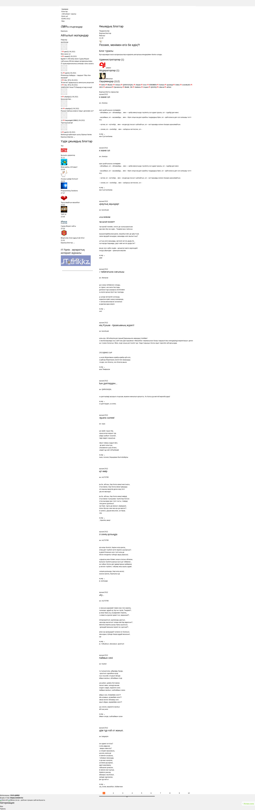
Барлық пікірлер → (68, 137)
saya (103, 424)
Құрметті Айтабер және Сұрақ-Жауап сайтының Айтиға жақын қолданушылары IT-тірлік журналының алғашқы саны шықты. (77, 61)
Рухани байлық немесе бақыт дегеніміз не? (77, 111)
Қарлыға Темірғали (103, 369)
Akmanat (105, 278)
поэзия (106, 457)
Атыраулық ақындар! (107, 204)
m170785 (105, 477)
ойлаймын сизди (102, 716)
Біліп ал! (64, 16)
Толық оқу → (100, 134)
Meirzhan (109, 79)
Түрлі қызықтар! (67, 123)
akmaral (108, 87)
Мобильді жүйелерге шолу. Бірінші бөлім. (76, 135)
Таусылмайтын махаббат (70, 202)
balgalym (105, 736)
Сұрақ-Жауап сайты (68, 226)
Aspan (145, 87)
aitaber (108, 68)
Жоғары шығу (249, 804)
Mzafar (110, 85)
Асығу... (100, 595)
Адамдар (64, 9)
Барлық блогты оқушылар (109, 92)
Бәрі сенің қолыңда (106, 534)
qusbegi (170, 85)
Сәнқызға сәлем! (105, 417)
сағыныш (99, 457)
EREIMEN (153, 85)
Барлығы (64, 31)
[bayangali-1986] (64, 118)
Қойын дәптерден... (106, 383)
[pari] (64, 49)
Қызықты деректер (68, 155)
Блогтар (64, 11)
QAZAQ (153, 87)
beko (103, 85)
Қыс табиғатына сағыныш (110, 271)
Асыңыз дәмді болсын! (69, 179)
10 (189, 793)
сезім (104, 787)
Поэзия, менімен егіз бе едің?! (119, 45)
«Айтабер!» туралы (68, 14)
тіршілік (103, 520)
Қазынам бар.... (66, 99)
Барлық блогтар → (68, 243)
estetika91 (186, 85)
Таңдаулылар (104, 31)
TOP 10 (63, 214)
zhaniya (104, 103)
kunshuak (105, 210)
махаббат (110, 787)
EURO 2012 (65, 19)
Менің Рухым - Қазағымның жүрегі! (115, 325)
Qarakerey (118, 87)
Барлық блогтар (105, 33)
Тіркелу (3, 809)
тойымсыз (105, 644)
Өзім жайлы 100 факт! (69, 167)
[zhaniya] (64, 94)
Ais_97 (67, 80)
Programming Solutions (69, 191)
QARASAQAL (128, 85)
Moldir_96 (128, 87)
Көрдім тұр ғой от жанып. (110, 730)
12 (62, 120)
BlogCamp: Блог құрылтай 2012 (72, 238)
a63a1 (169, 87)
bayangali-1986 (71, 120)
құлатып (121, 644)
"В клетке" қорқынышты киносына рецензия (77, 82)
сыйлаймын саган (116, 716)
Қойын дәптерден (102, 404)
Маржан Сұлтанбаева (104, 136)
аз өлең (113, 404)
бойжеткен (119, 787)
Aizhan (161, 85)
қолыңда (104, 581)
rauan (66, 56)
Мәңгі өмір (101, 471)
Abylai (138, 85)
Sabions (138, 87)
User (145, 85)
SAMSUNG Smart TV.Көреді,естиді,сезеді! (76, 87)
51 (62, 73)
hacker (104, 664)
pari (65, 52)
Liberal (161, 87)
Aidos (177, 85)
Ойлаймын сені (104, 658)
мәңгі (108, 520)
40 (62, 108)
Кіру (63, 21)
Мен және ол (103, 97)
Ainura (117, 85)
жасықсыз (113, 644)
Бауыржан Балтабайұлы (119, 457)
